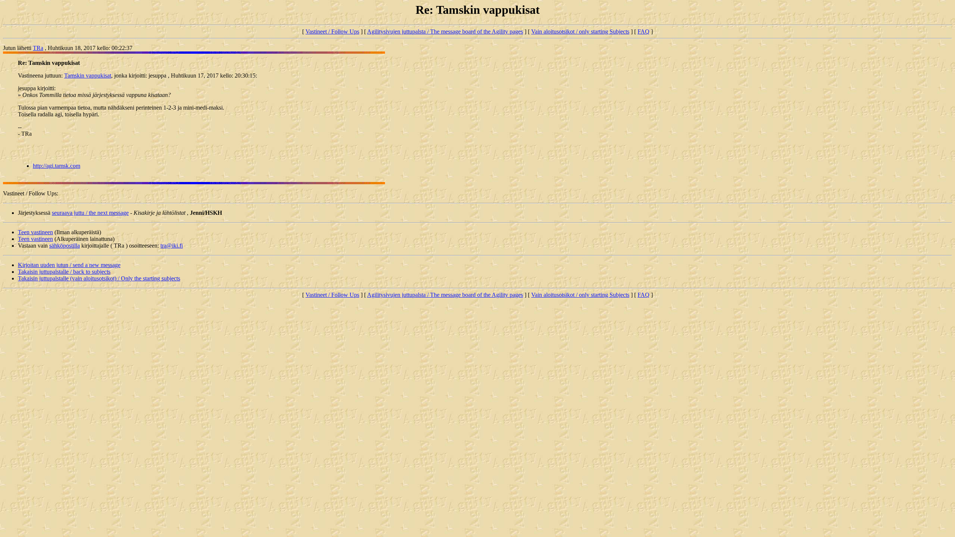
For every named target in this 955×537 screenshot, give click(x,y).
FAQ (643, 31)
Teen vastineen (35, 232)
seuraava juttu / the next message (90, 213)
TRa (38, 48)
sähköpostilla (64, 245)
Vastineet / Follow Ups (332, 31)
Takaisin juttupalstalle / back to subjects (64, 271)
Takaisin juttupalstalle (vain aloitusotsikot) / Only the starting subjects (99, 278)
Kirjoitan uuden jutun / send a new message (69, 265)
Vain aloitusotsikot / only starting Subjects (580, 31)
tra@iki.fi (171, 245)
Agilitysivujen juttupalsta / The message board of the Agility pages (445, 31)
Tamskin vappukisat (87, 75)
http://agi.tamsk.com (56, 166)
